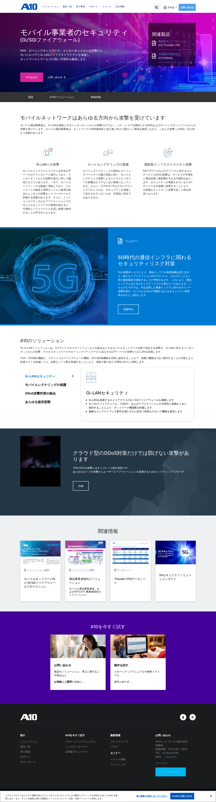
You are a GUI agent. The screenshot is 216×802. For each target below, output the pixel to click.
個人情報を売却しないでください (152, 796)
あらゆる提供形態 (37, 402)
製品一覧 (25, 746)
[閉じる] (210, 796)
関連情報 (96, 97)
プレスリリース (119, 741)
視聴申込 (128, 309)
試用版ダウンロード (76, 751)
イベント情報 (118, 759)
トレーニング (118, 764)
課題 (30, 97)
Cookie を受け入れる (182, 796)
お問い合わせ (187, 7)
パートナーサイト (170, 772)
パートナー (161, 763)
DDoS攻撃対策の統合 (40, 393)
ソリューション (29, 741)
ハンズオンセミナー (76, 746)
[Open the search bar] (156, 7)
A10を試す (32, 77)
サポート (25, 756)
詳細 (80, 486)
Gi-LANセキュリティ (40, 376)
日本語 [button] (171, 7)
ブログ (114, 746)
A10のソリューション (62, 97)
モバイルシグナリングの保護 (45, 385)
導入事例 (25, 751)
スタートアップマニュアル (80, 741)
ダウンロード (27, 762)
